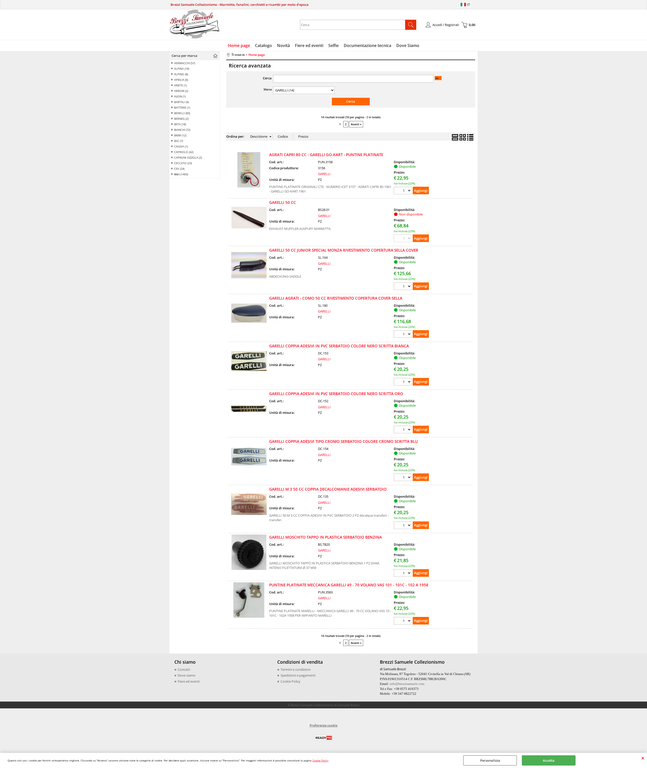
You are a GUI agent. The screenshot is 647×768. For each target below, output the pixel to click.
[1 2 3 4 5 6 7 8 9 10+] (403, 191)
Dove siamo (186, 675)
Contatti (184, 669)
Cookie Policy (320, 760)
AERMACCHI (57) (184, 63)
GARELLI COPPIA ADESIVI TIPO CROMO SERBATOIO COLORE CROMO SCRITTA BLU (343, 441)
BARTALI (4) (181, 102)
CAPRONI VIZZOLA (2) (188, 157)
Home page (239, 45)
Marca (268, 89)
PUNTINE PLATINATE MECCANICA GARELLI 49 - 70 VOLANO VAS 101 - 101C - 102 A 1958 (348, 584)
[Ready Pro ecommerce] (323, 738)
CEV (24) (179, 169)
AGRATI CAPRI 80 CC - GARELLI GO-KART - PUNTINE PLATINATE (326, 154)
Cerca (267, 78)
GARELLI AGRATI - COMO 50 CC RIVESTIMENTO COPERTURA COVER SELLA (335, 298)
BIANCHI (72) (182, 130)
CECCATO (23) (183, 163)
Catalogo (263, 45)
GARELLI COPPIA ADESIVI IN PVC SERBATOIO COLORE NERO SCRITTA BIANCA (339, 345)
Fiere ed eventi (309, 45)
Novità (283, 45)
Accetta (548, 760)
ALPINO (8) (181, 74)
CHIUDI (642, 757)
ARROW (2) (181, 91)
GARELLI (324, 174)
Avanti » (356, 124)
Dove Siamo (407, 45)
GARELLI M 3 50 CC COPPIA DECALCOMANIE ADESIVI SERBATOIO (328, 489)
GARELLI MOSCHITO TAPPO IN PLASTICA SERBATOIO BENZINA (325, 537)
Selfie (333, 45)
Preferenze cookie (323, 725)
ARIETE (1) (180, 85)
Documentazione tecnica (367, 45)
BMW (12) (180, 135)
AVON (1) (180, 96)
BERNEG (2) (181, 119)
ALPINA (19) (181, 68)
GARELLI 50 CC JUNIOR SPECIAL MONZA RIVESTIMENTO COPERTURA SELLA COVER (343, 250)
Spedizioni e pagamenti (298, 675)
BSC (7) (178, 141)
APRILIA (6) (181, 80)
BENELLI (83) (182, 113)
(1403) (181, 174)
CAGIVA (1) (181, 146)
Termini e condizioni (296, 669)
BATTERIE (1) (182, 107)
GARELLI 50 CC (282, 202)
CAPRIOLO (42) (183, 152)
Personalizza (490, 760)
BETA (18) (180, 124)
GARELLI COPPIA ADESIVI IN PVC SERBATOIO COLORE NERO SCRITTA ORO (336, 393)
